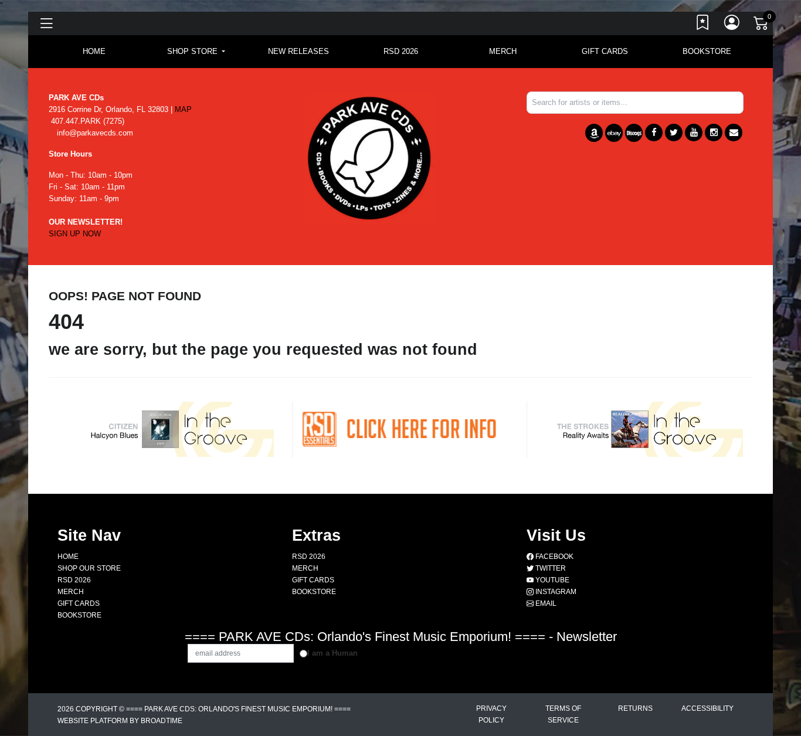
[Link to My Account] (732, 25)
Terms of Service (563, 714)
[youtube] (694, 133)
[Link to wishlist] (703, 25)
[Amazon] (594, 133)
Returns (635, 708)
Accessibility (707, 708)
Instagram (555, 592)
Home (68, 556)
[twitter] (674, 133)
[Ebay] (614, 133)
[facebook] (654, 133)
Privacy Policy (491, 714)
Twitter (550, 568)
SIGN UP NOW (75, 233)
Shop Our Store (89, 568)
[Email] (734, 133)
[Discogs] (634, 133)
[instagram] (714, 133)
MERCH (503, 51)
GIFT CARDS (605, 51)
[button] (196, 51)
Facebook (553, 556)
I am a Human (332, 653)
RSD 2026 (400, 51)
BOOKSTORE (707, 51)
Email (545, 603)
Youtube (551, 580)
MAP (183, 109)
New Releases (298, 51)
